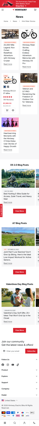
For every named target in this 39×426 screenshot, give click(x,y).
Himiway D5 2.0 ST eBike (9, 92)
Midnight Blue (5, 87)
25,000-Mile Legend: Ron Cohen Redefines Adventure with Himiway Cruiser (9, 53)
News (15, 21)
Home (6, 21)
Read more (8, 64)
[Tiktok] (18, 364)
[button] (35, 10)
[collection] (5, 423)
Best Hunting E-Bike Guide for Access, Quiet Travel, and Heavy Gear (18, 196)
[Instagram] (8, 364)
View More (19, 211)
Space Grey (8, 87)
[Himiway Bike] (19, 10)
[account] (24, 423)
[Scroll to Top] (35, 411)
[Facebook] (3, 364)
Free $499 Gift (1, 210)
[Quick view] (13, 110)
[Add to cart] (7, 110)
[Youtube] (13, 364)
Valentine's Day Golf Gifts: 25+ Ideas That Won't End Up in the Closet (17, 315)
